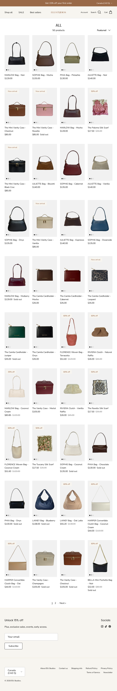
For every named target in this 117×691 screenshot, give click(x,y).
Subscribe (13, 645)
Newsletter (107, 672)
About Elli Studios (47, 668)
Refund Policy (91, 668)
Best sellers (35, 12)
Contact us (63, 668)
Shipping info (76, 668)
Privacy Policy (106, 668)
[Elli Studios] (58, 12)
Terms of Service (93, 672)
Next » (63, 603)
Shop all (8, 12)
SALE (21, 12)
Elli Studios (16, 680)
